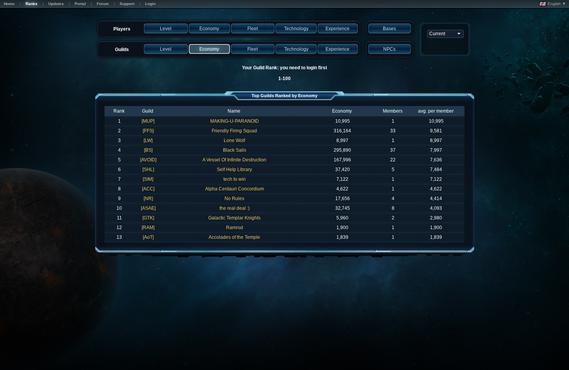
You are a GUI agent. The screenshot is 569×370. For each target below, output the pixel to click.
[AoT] (148, 237)
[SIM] (148, 179)
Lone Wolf (234, 140)
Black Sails (234, 150)
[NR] (148, 198)
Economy (342, 111)
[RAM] (148, 227)
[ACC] (148, 189)
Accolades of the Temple (234, 237)
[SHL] (148, 169)
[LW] (148, 140)
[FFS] (148, 131)
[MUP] (148, 121)
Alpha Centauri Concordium (234, 189)
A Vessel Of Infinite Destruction (234, 160)
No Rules (234, 198)
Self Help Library (234, 169)
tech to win (234, 179)
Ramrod (234, 227)
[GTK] (148, 218)
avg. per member (436, 111)
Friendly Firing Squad (234, 131)
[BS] (148, 150)
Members (393, 111)
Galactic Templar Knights (234, 218)
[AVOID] (148, 160)
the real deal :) (234, 208)
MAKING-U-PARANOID (234, 121)
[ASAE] (148, 208)
